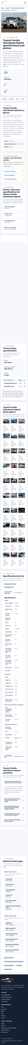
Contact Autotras (5, 999)
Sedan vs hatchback (14, 175)
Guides (3, 1025)
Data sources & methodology (8, 1028)
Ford (2, 1013)
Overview (5, 99)
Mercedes (3, 1009)
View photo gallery (9, 965)
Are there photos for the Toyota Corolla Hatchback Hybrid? (12, 814)
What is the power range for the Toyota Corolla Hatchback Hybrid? (12, 800)
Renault (3, 1015)
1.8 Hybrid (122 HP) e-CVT (10, 383)
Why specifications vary (14, 179)
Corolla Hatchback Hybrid (17, 8)
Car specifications (6, 995)
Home (2, 8)
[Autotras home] (7, 980)
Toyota (7, 8)
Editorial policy (5, 1030)
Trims (23, 99)
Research (11, 99)
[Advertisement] (14, 290)
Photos (17, 99)
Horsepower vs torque (14, 171)
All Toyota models (8, 957)
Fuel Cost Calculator (6, 997)
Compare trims (8, 969)
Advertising (4, 1001)
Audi (2, 1007)
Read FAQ (19, 965)
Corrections (4, 1032)
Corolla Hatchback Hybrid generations (13, 961)
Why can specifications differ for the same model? (12, 820)
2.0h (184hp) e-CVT (9, 386)
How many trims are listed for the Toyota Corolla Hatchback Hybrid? (13, 782)
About (2, 1023)
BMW (2, 1011)
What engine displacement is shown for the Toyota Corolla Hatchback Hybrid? (11, 808)
